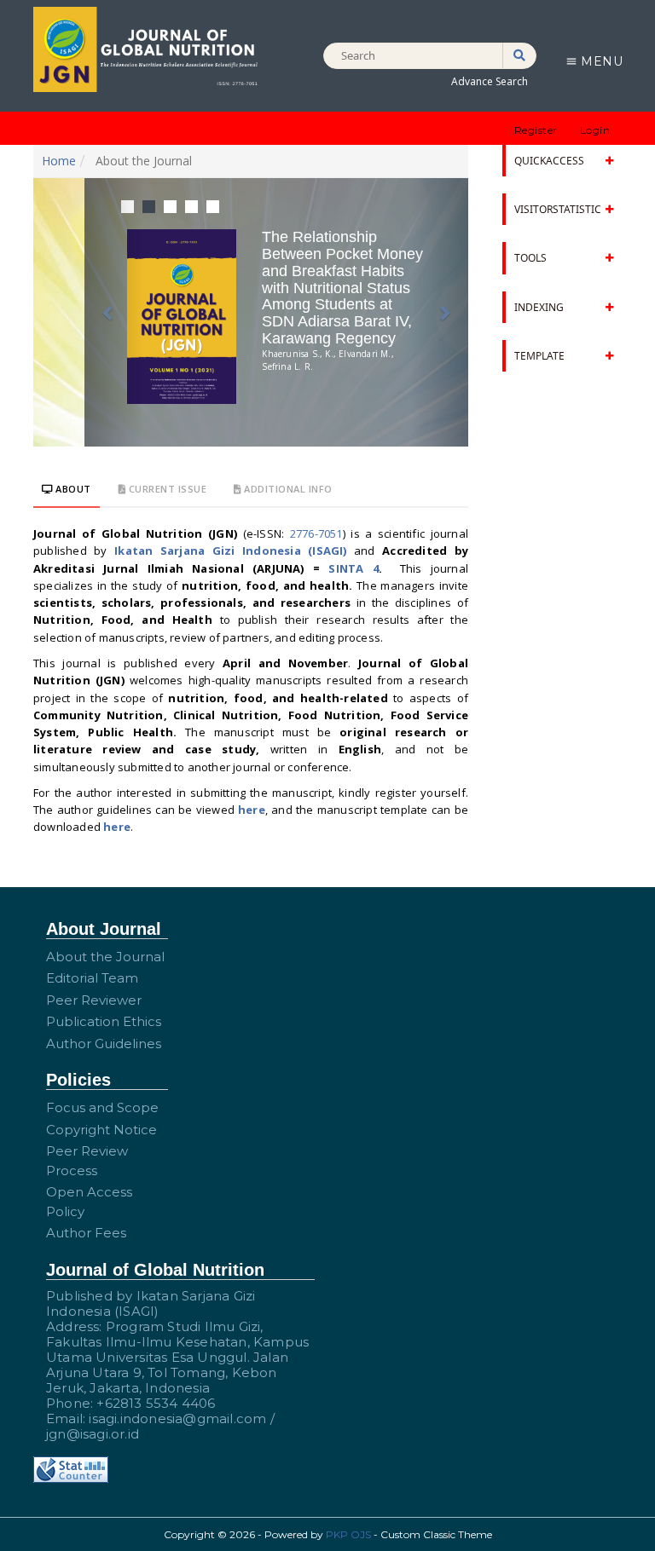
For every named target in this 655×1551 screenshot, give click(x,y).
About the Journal (105, 956)
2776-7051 (316, 533)
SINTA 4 (353, 568)
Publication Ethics (103, 1021)
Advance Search (489, 81)
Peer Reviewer (94, 1000)
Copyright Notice (101, 1129)
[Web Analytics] (70, 1468)
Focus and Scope (102, 1107)
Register (536, 130)
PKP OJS (348, 1534)
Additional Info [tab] (287, 488)
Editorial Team (92, 978)
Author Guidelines (103, 1043)
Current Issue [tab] (165, 488)
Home (59, 161)
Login (595, 130)
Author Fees (86, 1233)
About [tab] (72, 488)
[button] (113, 312)
